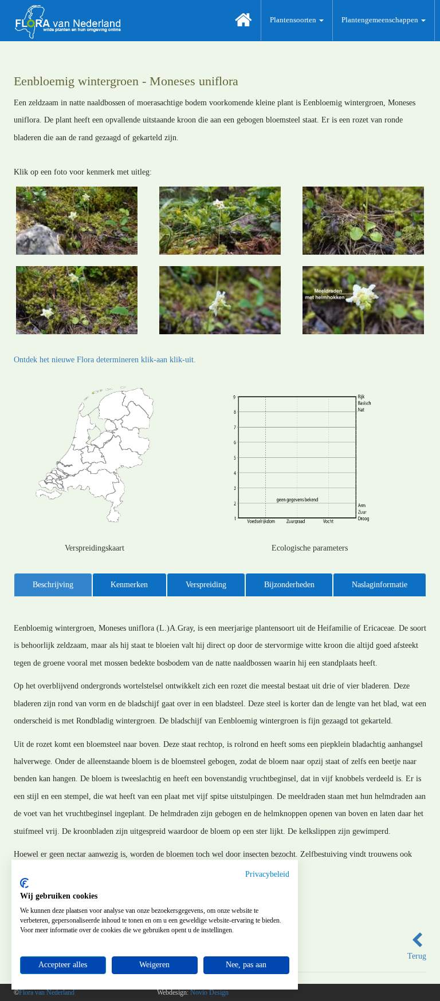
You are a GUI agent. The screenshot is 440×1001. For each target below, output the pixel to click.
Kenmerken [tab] (129, 584)
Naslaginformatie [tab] (379, 584)
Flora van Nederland (46, 992)
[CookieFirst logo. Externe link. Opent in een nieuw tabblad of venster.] (24, 883)
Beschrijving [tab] (53, 584)
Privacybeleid (267, 874)
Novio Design (209, 992)
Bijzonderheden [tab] (289, 584)
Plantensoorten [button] (294, 19)
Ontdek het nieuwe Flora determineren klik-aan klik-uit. (105, 359)
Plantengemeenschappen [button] (380, 19)
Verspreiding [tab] (206, 584)
